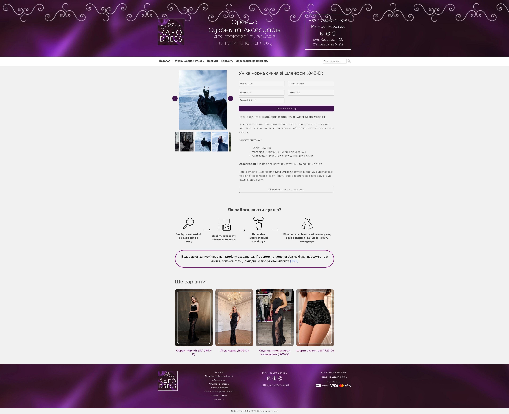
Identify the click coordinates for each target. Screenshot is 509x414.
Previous (175, 98)
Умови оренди (219, 395)
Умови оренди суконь (189, 61)
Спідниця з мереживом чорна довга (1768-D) (274, 352)
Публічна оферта (219, 388)
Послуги (212, 61)
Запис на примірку (286, 108)
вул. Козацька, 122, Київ (333, 372)
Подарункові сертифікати (219, 376)
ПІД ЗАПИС (333, 381)
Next (230, 98)
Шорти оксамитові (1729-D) (315, 350)
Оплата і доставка (219, 384)
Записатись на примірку (252, 61)
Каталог (164, 61)
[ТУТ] (294, 261)
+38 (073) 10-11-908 (328, 20)
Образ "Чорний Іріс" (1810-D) (194, 352)
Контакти (227, 61)
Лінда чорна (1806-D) (234, 350)
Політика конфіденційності (218, 391)
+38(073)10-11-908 (274, 385)
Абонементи (218, 380)
